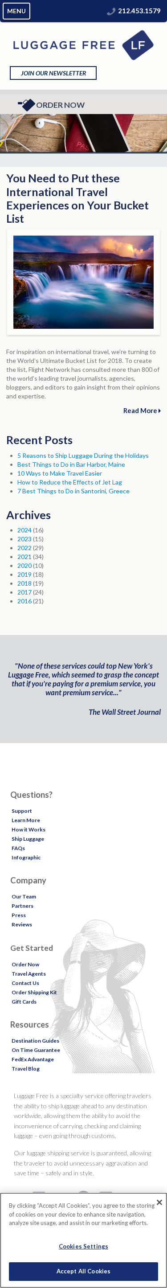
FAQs (18, 848)
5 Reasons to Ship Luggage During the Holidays (83, 455)
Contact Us (25, 983)
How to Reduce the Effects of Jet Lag (69, 482)
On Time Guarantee (36, 1050)
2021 (24, 556)
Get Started (31, 948)
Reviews (22, 924)
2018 (24, 583)
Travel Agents (29, 973)
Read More (141, 410)
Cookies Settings (83, 1246)
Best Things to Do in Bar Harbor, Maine (71, 464)
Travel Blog (26, 1068)
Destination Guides (35, 1040)
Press (19, 915)
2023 (24, 539)
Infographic (26, 857)
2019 (24, 574)
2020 (24, 565)
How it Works (28, 829)
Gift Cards (24, 1001)
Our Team (24, 896)
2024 (24, 530)
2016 (24, 601)
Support (22, 810)
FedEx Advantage (33, 1059)
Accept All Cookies (83, 1271)
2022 (24, 547)
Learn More (26, 820)
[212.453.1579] (111, 11)
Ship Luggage (28, 838)
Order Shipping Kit (34, 992)
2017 (24, 592)
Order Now (60, 105)
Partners (22, 905)
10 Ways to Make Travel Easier (59, 473)
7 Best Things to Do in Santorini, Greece (73, 491)
